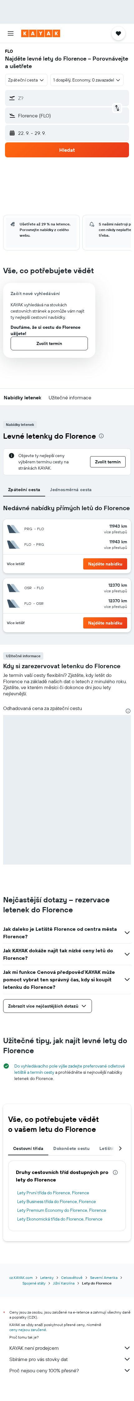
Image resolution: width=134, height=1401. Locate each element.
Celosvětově (72, 1277)
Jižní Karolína (63, 1283)
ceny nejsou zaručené (27, 1329)
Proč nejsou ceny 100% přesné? (44, 1370)
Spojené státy (33, 1283)
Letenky (47, 1277)
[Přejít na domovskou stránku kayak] (40, 33)
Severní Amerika (103, 1277)
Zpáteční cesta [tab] (24, 489)
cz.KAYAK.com (21, 1277)
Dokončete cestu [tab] (71, 1148)
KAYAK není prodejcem (34, 1348)
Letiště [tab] (106, 1148)
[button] (10, 33)
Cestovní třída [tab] (28, 1148)
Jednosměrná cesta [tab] (71, 489)
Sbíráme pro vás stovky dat (38, 1359)
